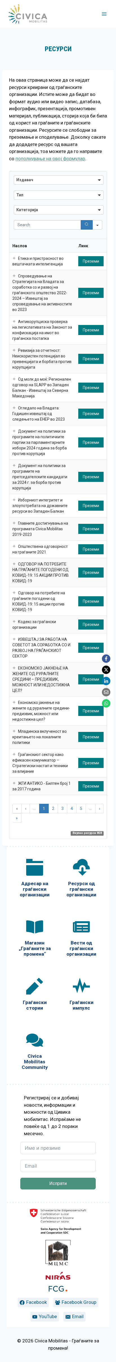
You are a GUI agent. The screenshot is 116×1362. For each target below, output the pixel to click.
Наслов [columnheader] (19, 246)
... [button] (34, 808)
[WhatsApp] (106, 703)
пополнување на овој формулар (50, 158)
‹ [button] (25, 808)
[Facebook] (106, 658)
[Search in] (97, 225)
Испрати (58, 1183)
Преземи (91, 261)
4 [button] (72, 808)
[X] (106, 670)
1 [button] (44, 808)
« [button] (17, 808)
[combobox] (59, 180)
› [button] (99, 808)
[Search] (87, 225)
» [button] (17, 818)
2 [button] (53, 808)
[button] (14, 258)
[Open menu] (104, 14)
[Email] (106, 692)
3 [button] (62, 808)
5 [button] (81, 808)
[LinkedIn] (106, 681)
